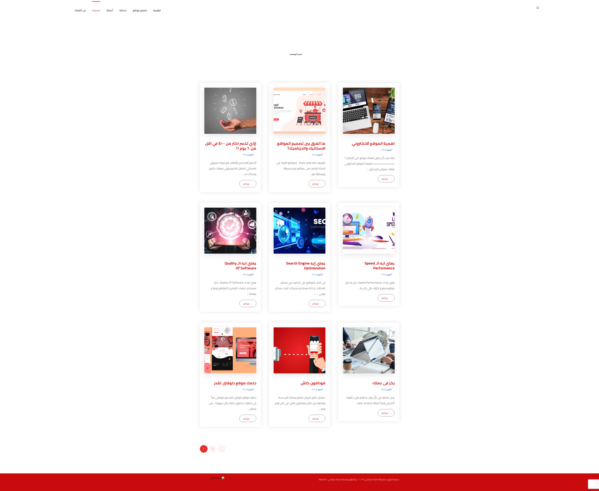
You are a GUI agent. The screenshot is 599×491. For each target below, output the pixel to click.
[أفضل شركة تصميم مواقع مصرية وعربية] (529, 16)
